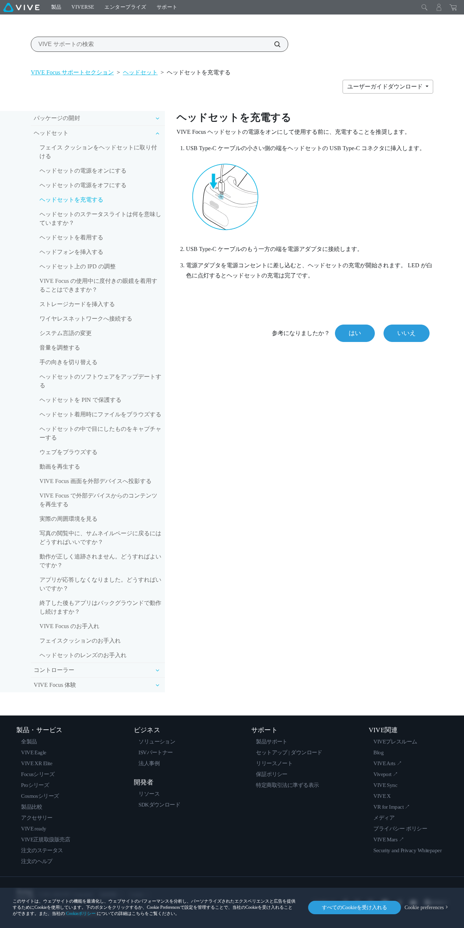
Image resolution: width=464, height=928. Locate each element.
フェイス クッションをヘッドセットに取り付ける (98, 151)
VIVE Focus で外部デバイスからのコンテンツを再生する (98, 499)
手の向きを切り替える (69, 362)
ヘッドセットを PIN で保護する (80, 400)
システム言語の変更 (66, 333)
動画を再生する (60, 466)
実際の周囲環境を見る (69, 519)
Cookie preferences (424, 907)
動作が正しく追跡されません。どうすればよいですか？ (100, 560)
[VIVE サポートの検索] (273, 44)
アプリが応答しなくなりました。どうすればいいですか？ (100, 584)
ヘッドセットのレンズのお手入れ (83, 655)
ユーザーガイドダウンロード (385, 86)
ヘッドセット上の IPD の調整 (78, 266)
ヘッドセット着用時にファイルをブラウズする (100, 414)
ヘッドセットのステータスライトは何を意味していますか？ (100, 218)
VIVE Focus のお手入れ (69, 626)
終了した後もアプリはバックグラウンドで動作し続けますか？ (100, 607)
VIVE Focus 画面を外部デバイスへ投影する (96, 481)
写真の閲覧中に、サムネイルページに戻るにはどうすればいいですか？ (100, 537)
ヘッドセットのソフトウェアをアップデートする (100, 381)
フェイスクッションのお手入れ (80, 641)
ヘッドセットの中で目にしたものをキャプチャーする (100, 433)
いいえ (406, 333)
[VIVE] (21, 7)
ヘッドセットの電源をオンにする (83, 171)
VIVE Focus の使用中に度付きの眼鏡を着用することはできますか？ (98, 285)
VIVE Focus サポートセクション (72, 72)
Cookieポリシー (81, 913)
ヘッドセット (140, 72)
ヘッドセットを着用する (71, 237)
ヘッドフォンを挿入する (71, 252)
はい (355, 333)
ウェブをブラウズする (69, 452)
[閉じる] (424, 7)
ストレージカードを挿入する (77, 304)
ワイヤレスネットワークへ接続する (86, 318)
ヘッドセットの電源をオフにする (83, 185)
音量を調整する (60, 348)
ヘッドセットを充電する (71, 200)
